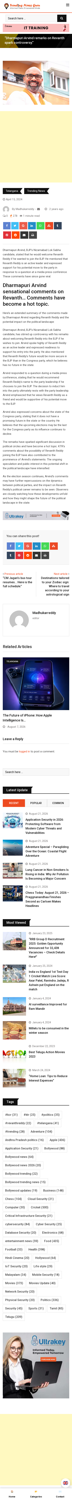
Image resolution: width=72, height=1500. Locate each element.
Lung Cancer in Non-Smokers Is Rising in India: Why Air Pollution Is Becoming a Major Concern (47, 874)
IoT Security (16, 1266)
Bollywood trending (21, 1173)
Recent (14, 803)
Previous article (13, 574)
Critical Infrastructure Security (28, 1216)
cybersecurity (17, 1224)
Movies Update (42, 1283)
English (65, 1483)
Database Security (20, 1232)
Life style (43, 1266)
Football (14, 1249)
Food (51, 1241)
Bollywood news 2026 (23, 1165)
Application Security (21, 1148)
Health (36, 1249)
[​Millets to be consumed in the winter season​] (14, 1030)
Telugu (13, 1317)
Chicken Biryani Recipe (20, 715)
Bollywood (54, 1148)
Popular (36, 803)
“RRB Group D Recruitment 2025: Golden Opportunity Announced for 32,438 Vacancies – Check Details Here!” (47, 948)
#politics (50, 1114)
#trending (15, 1131)
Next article (61, 574)
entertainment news (21, 1241)
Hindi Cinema (17, 1258)
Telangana (12, 191)
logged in (24, 751)
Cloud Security (41, 1199)
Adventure (41, 1131)
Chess (13, 1199)
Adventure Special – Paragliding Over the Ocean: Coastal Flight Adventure (47, 851)
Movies (14, 1283)
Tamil (56, 1308)
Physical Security (20, 1300)
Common (58, 803)
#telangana (48, 1123)
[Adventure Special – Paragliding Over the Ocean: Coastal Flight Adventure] (13, 847)
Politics (50, 1300)
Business (53, 1190)
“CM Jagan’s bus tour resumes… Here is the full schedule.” (17, 582)
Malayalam (15, 1274)
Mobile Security (45, 1274)
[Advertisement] (36, 147)
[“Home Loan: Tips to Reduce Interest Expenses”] (14, 1078)
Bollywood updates (21, 1190)
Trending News (36, 191)
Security (14, 1308)
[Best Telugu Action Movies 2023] (14, 1054)
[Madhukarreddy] (38, 209)
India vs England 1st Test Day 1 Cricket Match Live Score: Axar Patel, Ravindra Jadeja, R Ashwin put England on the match (49, 980)
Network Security (20, 1291)
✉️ (60, 1494)
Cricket (39, 1207)
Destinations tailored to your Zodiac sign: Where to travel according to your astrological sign (55, 586)
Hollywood (45, 1258)
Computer (15, 1207)
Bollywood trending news (25, 1182)
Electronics (53, 1232)
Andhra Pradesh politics (24, 1140)
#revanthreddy (18, 1123)
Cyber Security (49, 1224)
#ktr (29, 1114)
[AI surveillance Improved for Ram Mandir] (14, 1006)
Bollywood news (19, 1157)
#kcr (11, 1114)
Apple (57, 1140)
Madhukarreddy (44, 613)
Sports (36, 1308)
